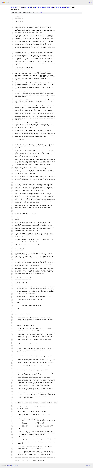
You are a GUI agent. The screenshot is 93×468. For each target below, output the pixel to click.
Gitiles (8, 465)
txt (87, 465)
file (41, 12)
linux (21, 7)
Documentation (61, 7)
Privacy (12, 465)
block (68, 7)
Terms (16, 465)
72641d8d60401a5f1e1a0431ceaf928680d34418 (38, 7)
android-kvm (15, 7)
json (90, 465)
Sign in (90, 2)
